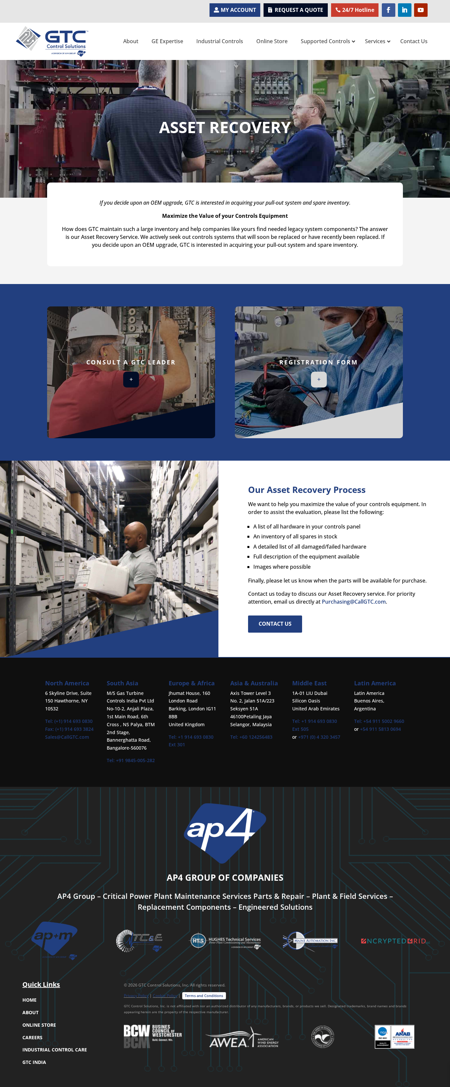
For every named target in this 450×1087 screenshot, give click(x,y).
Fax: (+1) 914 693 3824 (69, 729)
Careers (32, 1037)
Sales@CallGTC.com (67, 737)
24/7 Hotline (358, 10)
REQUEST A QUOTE (299, 10)
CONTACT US (275, 623)
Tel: (111, 760)
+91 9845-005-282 (135, 760)
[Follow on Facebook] (388, 10)
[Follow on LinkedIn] (404, 10)
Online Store (39, 1025)
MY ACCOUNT (238, 10)
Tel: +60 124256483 (251, 737)
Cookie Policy (165, 995)
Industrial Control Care (54, 1049)
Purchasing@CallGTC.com (354, 601)
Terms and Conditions (204, 995)
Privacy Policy (136, 995)
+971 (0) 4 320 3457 (319, 737)
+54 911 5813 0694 (380, 729)
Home (29, 1000)
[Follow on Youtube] (421, 10)
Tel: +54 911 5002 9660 (379, 721)
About (30, 1012)
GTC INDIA (34, 1062)
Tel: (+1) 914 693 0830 (69, 721)
